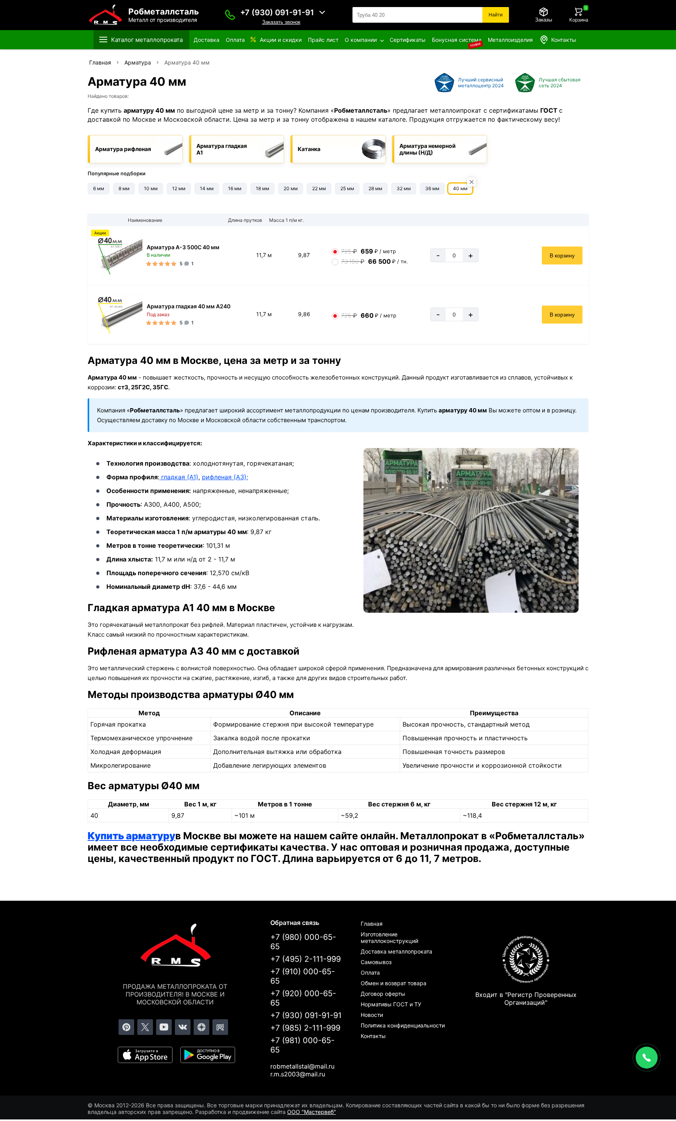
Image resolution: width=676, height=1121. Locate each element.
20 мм (291, 188)
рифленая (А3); (225, 477)
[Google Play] (207, 1055)
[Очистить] (471, 182)
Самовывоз (376, 962)
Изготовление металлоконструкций (389, 937)
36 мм (432, 188)
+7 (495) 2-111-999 (305, 959)
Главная (372, 923)
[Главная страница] (175, 946)
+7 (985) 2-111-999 (305, 1028)
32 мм (404, 188)
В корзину (562, 255)
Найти (496, 15)
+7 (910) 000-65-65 (302, 976)
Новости (372, 1014)
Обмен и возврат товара (393, 983)
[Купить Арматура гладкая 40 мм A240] (117, 314)
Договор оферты (383, 993)
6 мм (98, 188)
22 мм (319, 188)
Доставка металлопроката (396, 951)
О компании (361, 39)
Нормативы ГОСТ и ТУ (391, 1004)
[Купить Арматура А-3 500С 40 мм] (117, 255)
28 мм (375, 188)
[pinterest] (126, 1027)
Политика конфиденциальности (403, 1025)
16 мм (234, 188)
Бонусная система (457, 39)
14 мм (207, 188)
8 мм (124, 188)
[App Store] (145, 1055)
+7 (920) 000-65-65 (303, 998)
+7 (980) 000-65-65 (303, 941)
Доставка (206, 39)
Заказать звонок (281, 22)
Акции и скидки (281, 39)
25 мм (347, 188)
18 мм (262, 188)
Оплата (235, 39)
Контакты (563, 39)
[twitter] (145, 1027)
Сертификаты (408, 39)
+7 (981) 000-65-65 (302, 1045)
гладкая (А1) (178, 477)
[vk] (183, 1027)
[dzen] (201, 1027)
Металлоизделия (510, 39)
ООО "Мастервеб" (311, 1111)
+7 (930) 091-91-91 (277, 12)
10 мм (151, 188)
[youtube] (164, 1027)
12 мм (178, 188)
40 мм (460, 188)
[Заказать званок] (230, 15)
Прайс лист (323, 39)
